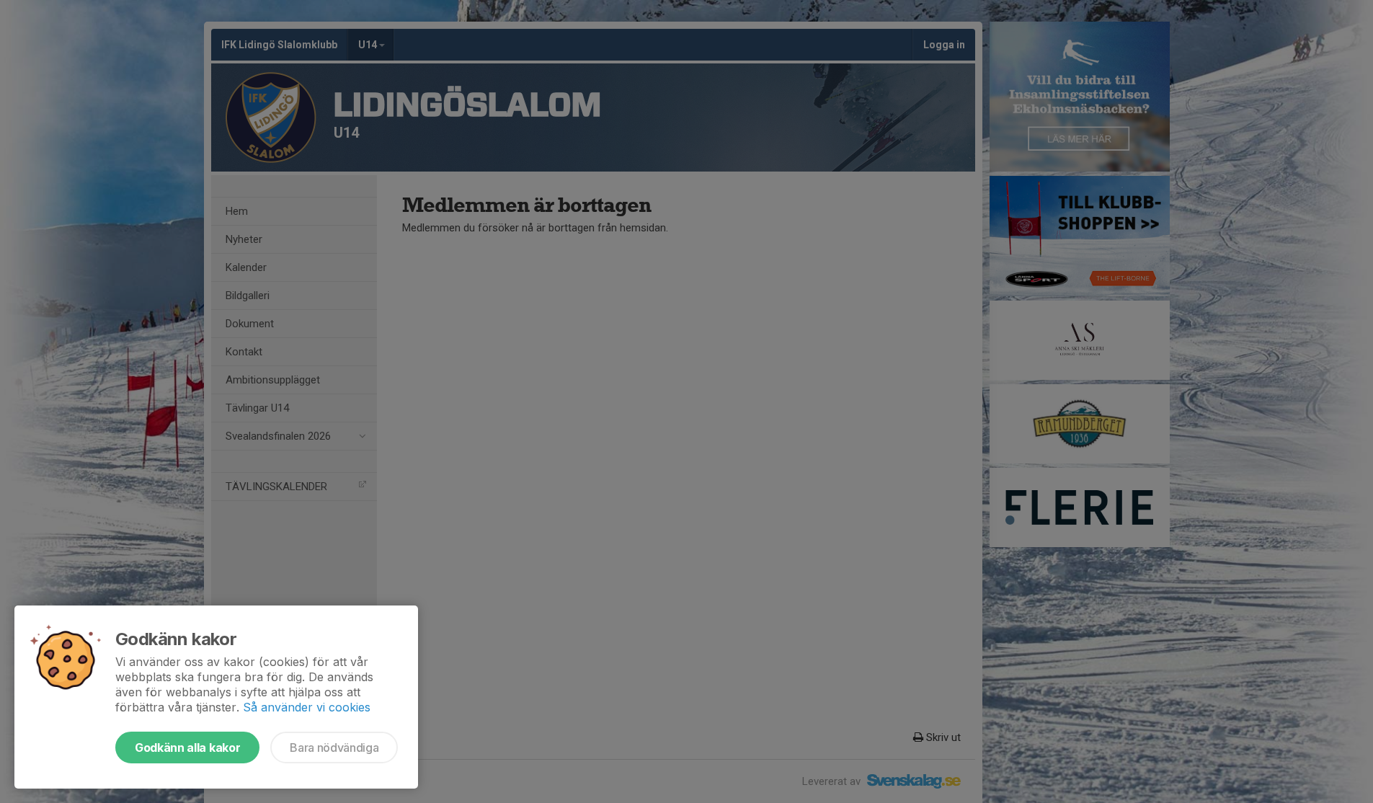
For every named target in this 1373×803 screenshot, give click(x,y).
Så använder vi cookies (306, 707)
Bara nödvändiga (334, 747)
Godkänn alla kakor (187, 747)
